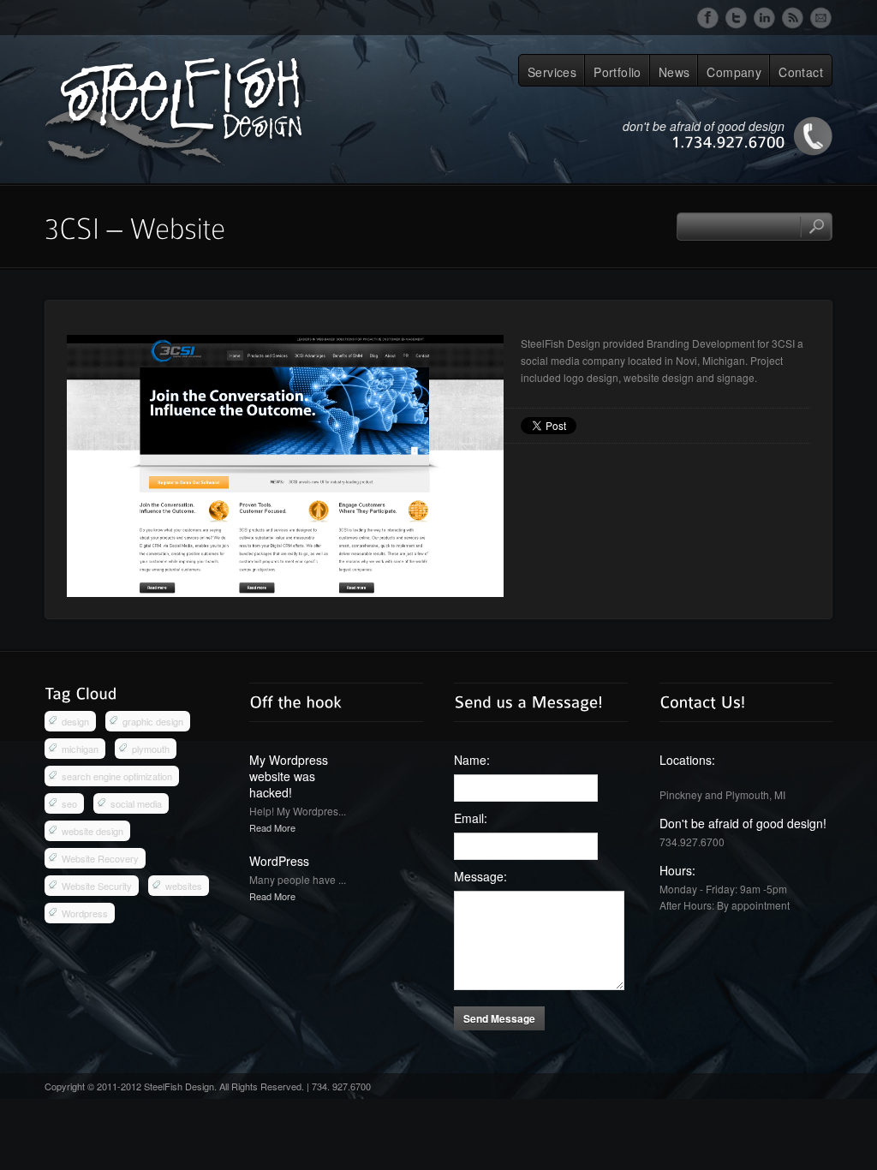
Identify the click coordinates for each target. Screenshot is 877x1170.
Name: (472, 760)
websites (183, 885)
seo (69, 803)
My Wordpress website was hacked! (288, 776)
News (674, 72)
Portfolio (617, 72)
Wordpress (85, 913)
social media (136, 803)
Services (552, 72)
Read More (272, 827)
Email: (470, 818)
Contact (801, 72)
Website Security (97, 885)
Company (734, 72)
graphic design (152, 721)
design (75, 721)
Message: (480, 877)
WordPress (279, 860)
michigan (80, 748)
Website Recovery (100, 858)
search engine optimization (117, 776)
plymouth (151, 748)
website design (92, 831)
